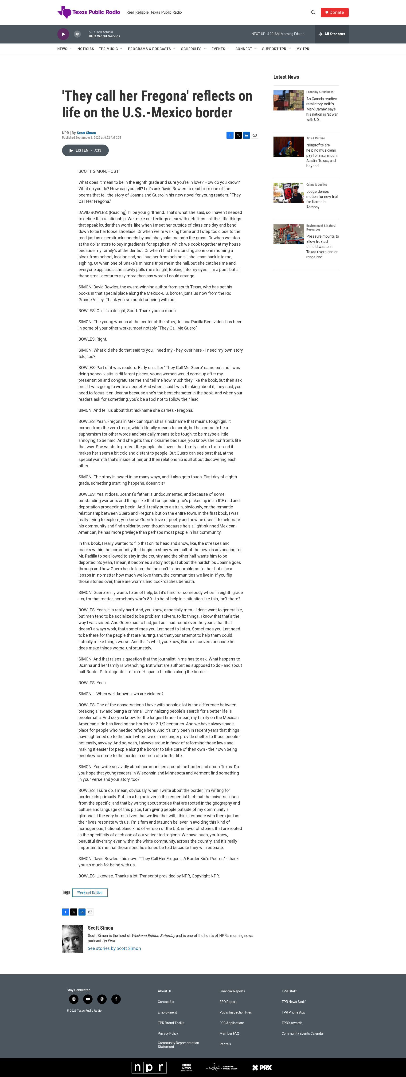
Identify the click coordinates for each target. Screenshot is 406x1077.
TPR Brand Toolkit (171, 1023)
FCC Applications (232, 1023)
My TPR (303, 49)
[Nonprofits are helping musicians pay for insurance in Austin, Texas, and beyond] (288, 147)
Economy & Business (319, 92)
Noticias (86, 49)
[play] (63, 34)
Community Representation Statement (178, 1045)
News (62, 49)
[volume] (77, 34)
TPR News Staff (294, 1002)
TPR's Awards (292, 1023)
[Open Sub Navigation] (71, 49)
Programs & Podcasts (149, 49)
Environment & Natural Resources (321, 227)
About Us (165, 991)
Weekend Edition (90, 892)
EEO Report (228, 1002)
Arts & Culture (315, 138)
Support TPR (274, 49)
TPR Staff (289, 991)
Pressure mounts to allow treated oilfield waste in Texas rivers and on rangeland (322, 246)
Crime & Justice (316, 184)
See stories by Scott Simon (114, 948)
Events (218, 49)
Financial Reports (232, 991)
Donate (336, 12)
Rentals (225, 1044)
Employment (167, 1012)
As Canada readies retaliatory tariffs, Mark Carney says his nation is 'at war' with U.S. (322, 109)
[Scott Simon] (72, 939)
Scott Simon (86, 132)
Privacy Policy (168, 1033)
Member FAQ (229, 1033)
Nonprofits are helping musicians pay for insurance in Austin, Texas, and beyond (322, 155)
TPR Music (108, 49)
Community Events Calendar (303, 1033)
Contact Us (166, 1002)
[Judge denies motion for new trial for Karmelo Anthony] (288, 193)
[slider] (85, 33)
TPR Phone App (293, 1012)
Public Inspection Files (236, 1012)
